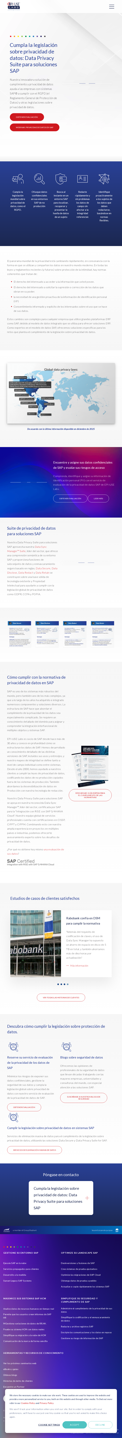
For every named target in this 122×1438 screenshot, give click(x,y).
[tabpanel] (61, 943)
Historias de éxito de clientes (18, 1381)
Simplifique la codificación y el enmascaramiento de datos (85, 1319)
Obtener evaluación (24, 1107)
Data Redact (25, 572)
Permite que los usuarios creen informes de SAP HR (27, 1316)
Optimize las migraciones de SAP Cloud (81, 1275)
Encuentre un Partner (13, 1387)
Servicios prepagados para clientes (21, 1269)
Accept (74, 1424)
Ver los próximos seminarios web (20, 1363)
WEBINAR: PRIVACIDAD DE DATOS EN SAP (34, 127)
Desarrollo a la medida (14, 1275)
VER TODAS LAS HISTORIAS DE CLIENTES (61, 997)
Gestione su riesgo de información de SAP (82, 1338)
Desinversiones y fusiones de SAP (78, 1263)
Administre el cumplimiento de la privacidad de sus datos (86, 1310)
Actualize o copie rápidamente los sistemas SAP (85, 1286)
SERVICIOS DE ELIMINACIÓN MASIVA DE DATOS (34, 1150)
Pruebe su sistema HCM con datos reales (23, 1329)
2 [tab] (61, 984)
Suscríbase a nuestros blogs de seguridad (83, 1098)
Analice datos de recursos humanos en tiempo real (28, 1309)
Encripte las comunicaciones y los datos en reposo (86, 1332)
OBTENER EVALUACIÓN (27, 117)
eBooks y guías (10, 1369)
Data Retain (43, 572)
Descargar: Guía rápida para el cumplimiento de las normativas (90, 795)
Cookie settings (49, 1424)
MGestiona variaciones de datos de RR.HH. (24, 1323)
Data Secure (43, 568)
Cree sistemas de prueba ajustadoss (79, 1269)
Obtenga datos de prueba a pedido (78, 1280)
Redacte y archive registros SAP (77, 1326)
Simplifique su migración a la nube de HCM (24, 1335)
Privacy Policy (46, 1403)
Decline (100, 1424)
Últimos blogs (10, 1375)
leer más (98, 498)
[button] (87, 83)
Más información (79, 969)
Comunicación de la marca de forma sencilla (25, 1341)
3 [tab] (64, 984)
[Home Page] (13, 6)
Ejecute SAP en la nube (14, 1263)
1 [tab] (58, 984)
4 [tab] (67, 984)
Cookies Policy (28, 1403)
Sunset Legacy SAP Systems (17, 1280)
